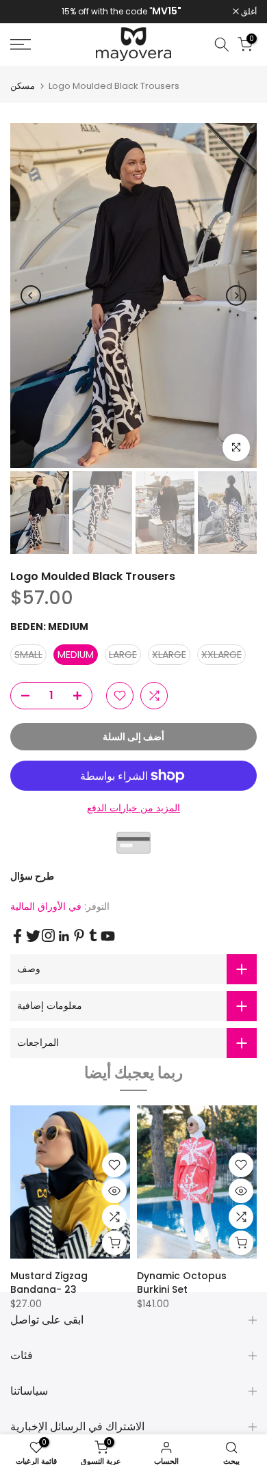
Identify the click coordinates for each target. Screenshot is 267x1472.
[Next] (236, 295)
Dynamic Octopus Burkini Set (182, 1282)
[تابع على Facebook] (17, 936)
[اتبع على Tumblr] (93, 935)
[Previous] (31, 295)
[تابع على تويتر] (33, 936)
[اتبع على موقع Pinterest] (79, 935)
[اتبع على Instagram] (48, 935)
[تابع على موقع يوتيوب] (108, 936)
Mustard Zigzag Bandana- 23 (49, 1282)
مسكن (22, 85)
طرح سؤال (32, 876)
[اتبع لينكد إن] (63, 936)
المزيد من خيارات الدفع (133, 808)
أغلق (248, 12)
